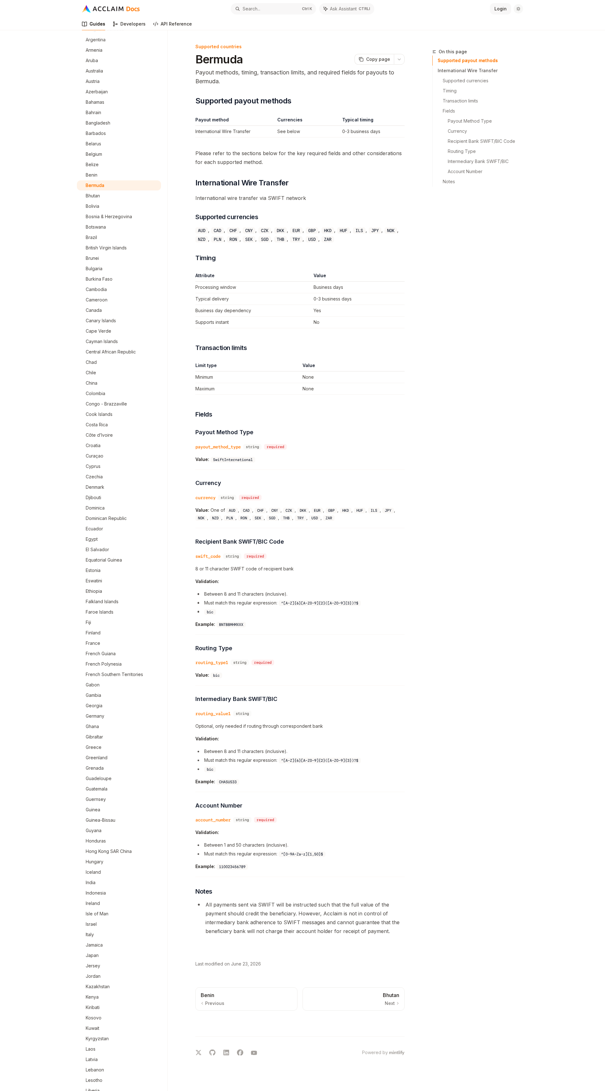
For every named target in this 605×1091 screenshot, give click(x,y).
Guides (97, 23)
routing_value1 (213, 713)
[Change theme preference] (518, 9)
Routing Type (462, 151)
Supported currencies (465, 80)
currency (205, 497)
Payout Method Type (470, 121)
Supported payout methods (468, 60)
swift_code (208, 556)
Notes (449, 181)
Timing (450, 90)
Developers (133, 23)
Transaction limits (460, 100)
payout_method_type (218, 446)
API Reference (176, 23)
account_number (213, 819)
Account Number (465, 171)
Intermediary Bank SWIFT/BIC (478, 161)
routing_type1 (211, 662)
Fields (449, 111)
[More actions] (399, 59)
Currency (457, 131)
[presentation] (122, 560)
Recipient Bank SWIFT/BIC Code (481, 141)
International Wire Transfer (468, 70)
